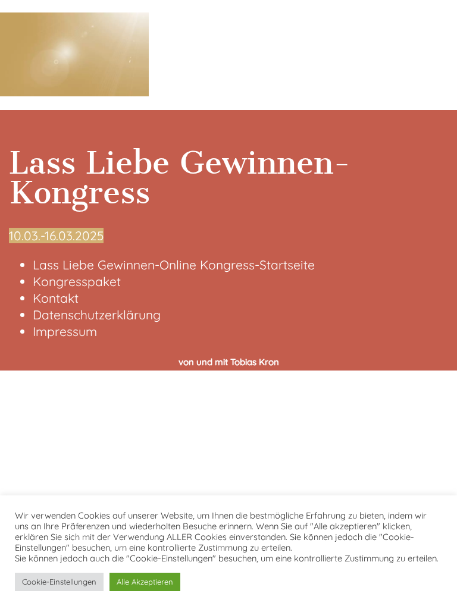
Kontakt (56, 298)
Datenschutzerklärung (97, 314)
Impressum (65, 331)
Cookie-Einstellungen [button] (59, 581)
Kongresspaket (77, 281)
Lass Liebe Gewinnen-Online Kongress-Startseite (174, 264)
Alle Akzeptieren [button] (145, 581)
